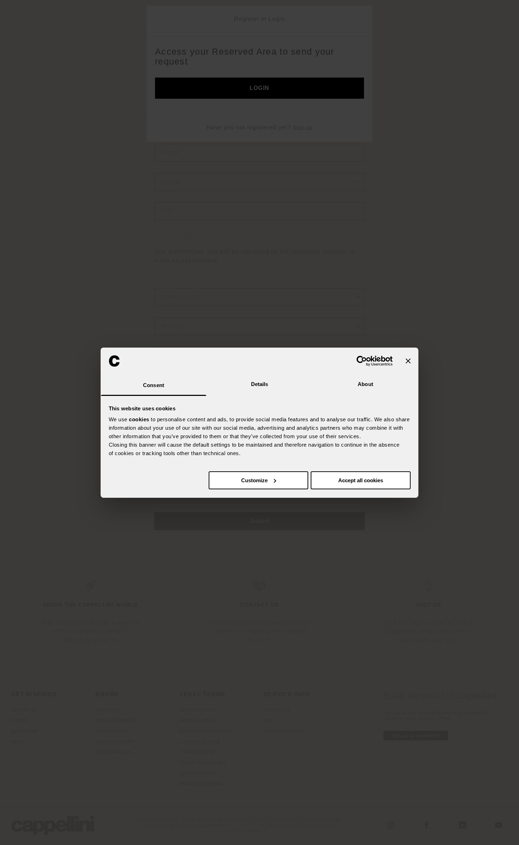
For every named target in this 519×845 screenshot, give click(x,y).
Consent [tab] (153, 385)
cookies (139, 419)
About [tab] (365, 384)
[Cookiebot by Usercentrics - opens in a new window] (362, 361)
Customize (254, 480)
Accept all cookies (360, 480)
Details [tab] (259, 384)
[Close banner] (408, 361)
